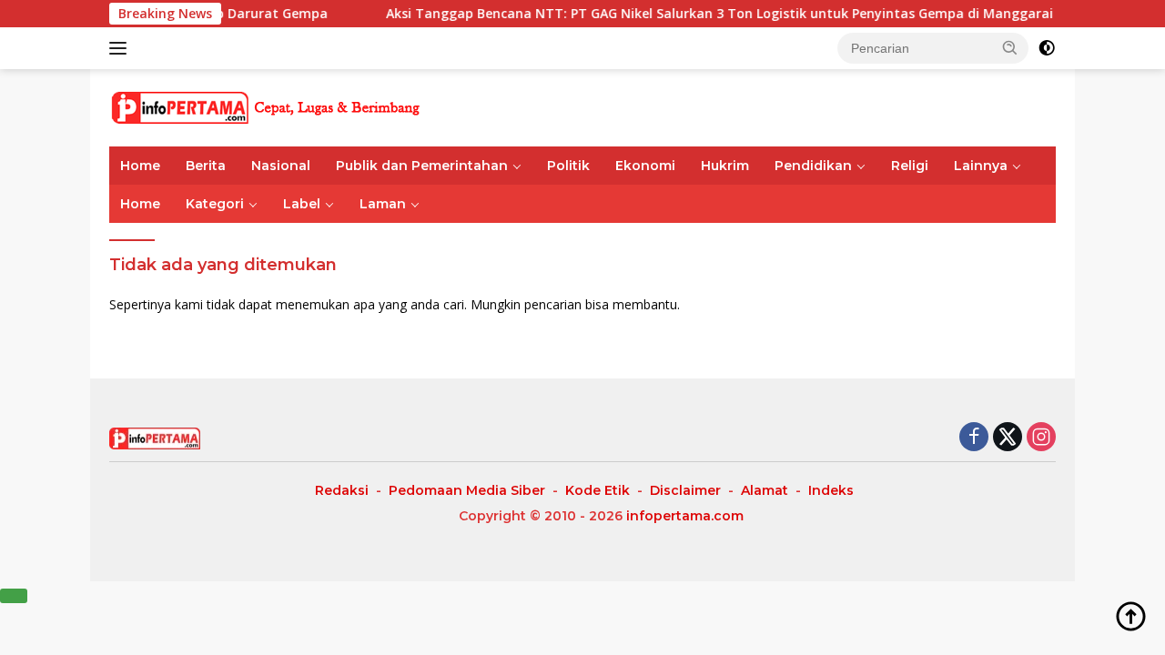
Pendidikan (813, 165)
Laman (383, 204)
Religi (909, 165)
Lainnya (981, 165)
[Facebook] (973, 438)
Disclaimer (685, 490)
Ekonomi (645, 165)
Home (140, 165)
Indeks (831, 490)
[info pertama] (268, 106)
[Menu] (121, 48)
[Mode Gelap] (1047, 48)
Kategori (215, 204)
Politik (568, 165)
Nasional (280, 165)
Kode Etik (597, 490)
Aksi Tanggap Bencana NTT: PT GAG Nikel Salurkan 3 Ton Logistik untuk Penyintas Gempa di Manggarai (709, 13)
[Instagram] (1041, 438)
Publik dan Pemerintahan (422, 165)
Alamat (764, 490)
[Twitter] (1007, 438)
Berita (206, 165)
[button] (1010, 47)
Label (301, 204)
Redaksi (342, 490)
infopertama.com (685, 516)
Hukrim (725, 165)
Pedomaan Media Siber (467, 490)
